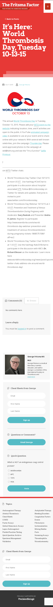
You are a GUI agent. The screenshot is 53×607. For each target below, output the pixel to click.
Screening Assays (42, 535)
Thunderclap (36, 143)
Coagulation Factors (42, 517)
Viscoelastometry (41, 541)
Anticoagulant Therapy (11, 510)
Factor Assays (8, 523)
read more (31, 377)
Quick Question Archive (11, 535)
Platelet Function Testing (12, 532)
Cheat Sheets (7, 517)
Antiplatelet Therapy (43, 510)
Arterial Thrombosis (10, 514)
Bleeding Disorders (42, 514)
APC (12, 474)
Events (33, 300)
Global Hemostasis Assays (13, 526)
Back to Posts (13, 19)
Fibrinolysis (39, 523)
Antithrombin (15, 470)
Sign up (26, 420)
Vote (26, 488)
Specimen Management (11, 538)
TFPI (12, 478)
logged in (22, 328)
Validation (6, 541)
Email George (26, 442)
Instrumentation (41, 526)
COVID (5, 520)
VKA (12, 481)
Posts (37, 532)
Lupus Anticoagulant (10, 529)
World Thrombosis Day (24, 121)
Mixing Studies (40, 529)
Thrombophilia (41, 538)
